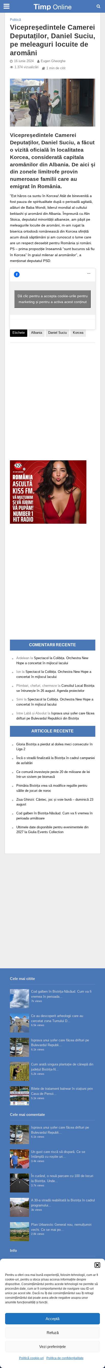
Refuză (53, 1332)
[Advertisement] (52, 399)
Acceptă (52, 1319)
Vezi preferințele (52, 1346)
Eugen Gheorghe (53, 61)
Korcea (78, 333)
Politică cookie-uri (31, 1358)
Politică (15, 20)
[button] (97, 1265)
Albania (36, 333)
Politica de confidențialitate (65, 1358)
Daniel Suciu (57, 333)
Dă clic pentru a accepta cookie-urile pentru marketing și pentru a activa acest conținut (53, 299)
